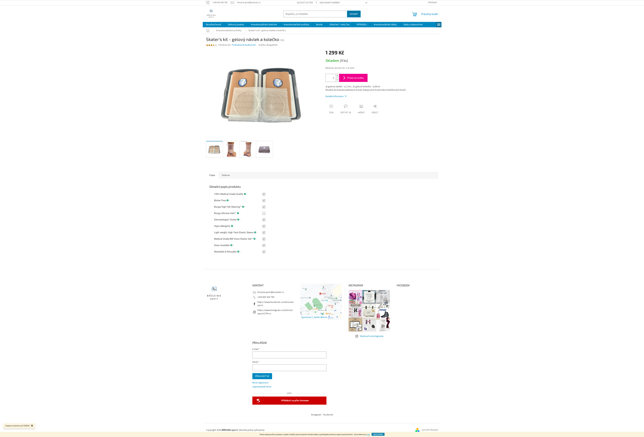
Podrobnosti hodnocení (244, 45)
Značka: (268, 45)
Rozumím (378, 434)
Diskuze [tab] (226, 175)
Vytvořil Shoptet (430, 430)
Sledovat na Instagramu (372, 336)
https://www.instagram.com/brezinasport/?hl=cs (275, 312)
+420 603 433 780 (265, 297)
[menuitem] (213, 24)
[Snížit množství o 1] (337, 80)
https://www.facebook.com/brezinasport (275, 303)
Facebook (328, 414)
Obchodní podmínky (330, 2)
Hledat (354, 13)
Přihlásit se (262, 376)
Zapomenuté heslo (261, 386)
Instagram (316, 414)
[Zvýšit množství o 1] (337, 76)
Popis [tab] (212, 175)
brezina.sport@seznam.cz (270, 292)
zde (368, 434)
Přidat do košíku (355, 77)
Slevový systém (305, 2)
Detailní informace (334, 96)
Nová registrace (260, 382)
